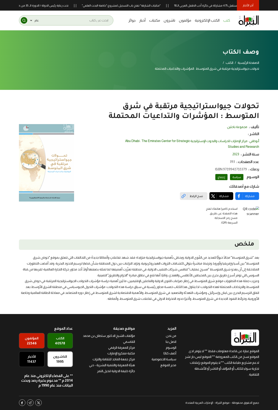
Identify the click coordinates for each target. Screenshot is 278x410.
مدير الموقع (168, 365)
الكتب (229, 62)
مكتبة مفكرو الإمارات (121, 353)
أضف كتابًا (169, 353)
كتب (226, 20)
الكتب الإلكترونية (207, 20)
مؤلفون (185, 20)
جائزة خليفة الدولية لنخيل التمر (116, 371)
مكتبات (154, 20)
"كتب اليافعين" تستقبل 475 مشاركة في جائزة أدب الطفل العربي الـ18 (223, 5)
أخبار (142, 20)
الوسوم (171, 347)
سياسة (236, 177)
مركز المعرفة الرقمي (121, 347)
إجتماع (221, 177)
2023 (235, 154)
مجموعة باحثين (237, 127)
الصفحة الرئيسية (248, 62)
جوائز (132, 20)
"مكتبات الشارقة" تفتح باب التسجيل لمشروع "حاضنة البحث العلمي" (129, 5)
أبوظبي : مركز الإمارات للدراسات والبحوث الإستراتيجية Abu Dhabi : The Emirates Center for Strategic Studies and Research (192, 144)
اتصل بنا (171, 341)
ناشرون (169, 20)
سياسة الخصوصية (164, 359)
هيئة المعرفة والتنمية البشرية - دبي (112, 365)
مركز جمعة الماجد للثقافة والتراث (114, 359)
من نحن (171, 335)
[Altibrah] (248, 20)
